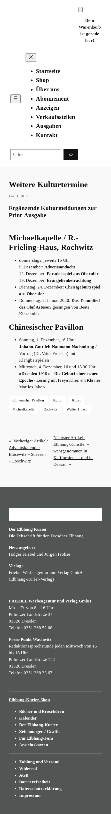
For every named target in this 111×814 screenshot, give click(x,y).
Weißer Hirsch (77, 409)
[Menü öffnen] (15, 98)
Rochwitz (50, 409)
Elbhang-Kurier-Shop (29, 699)
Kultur (58, 400)
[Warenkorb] (80, 9)
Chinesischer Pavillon (28, 400)
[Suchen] (71, 154)
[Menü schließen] (31, 57)
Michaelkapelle (23, 409)
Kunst (76, 400)
